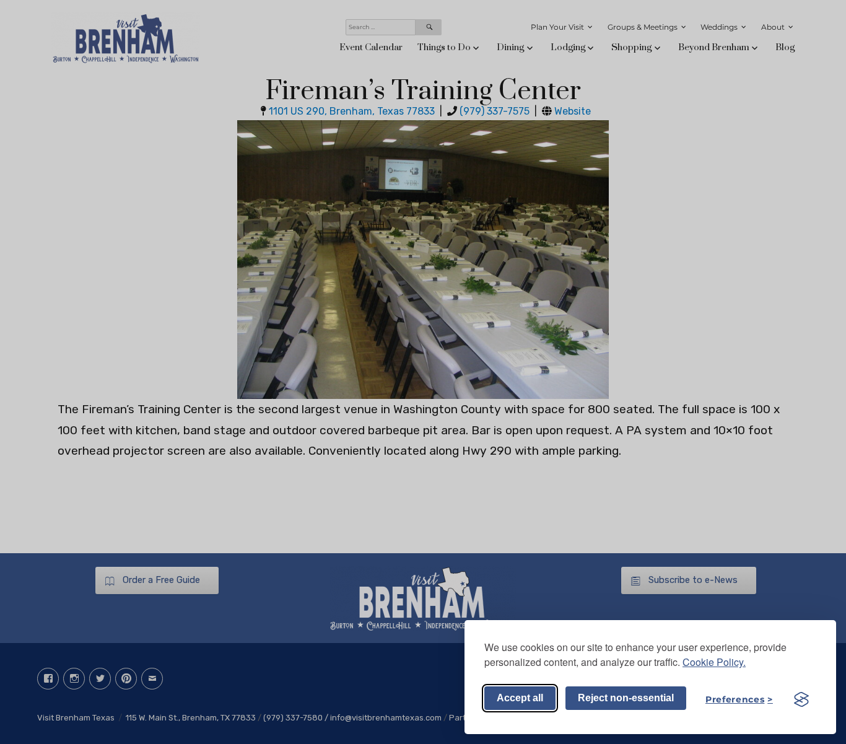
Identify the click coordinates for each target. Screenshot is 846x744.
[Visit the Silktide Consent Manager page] (801, 699)
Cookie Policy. (714, 662)
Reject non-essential (626, 698)
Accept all (520, 698)
